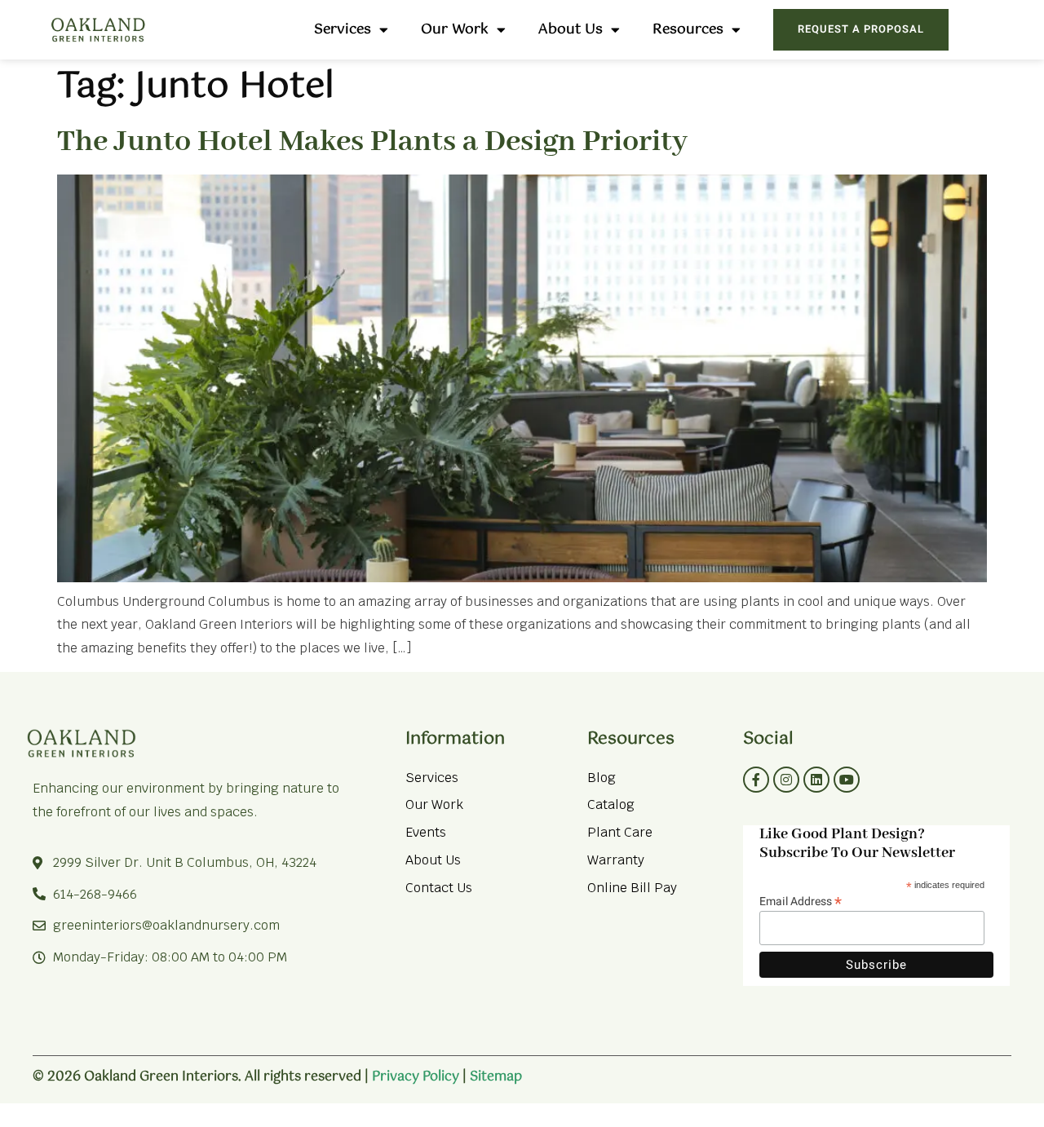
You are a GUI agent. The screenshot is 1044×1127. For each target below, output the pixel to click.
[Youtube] (847, 780)
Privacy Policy (415, 1077)
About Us (570, 29)
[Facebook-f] (756, 780)
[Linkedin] (816, 780)
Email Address (800, 899)
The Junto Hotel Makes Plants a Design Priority (372, 141)
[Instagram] (786, 780)
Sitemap (496, 1077)
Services (342, 29)
